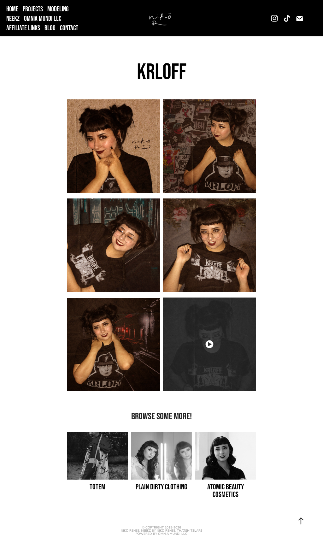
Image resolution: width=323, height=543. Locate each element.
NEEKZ (13, 18)
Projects (33, 9)
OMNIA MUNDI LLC (42, 18)
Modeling (58, 9)
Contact (69, 28)
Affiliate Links (23, 28)
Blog (50, 28)
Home (12, 9)
